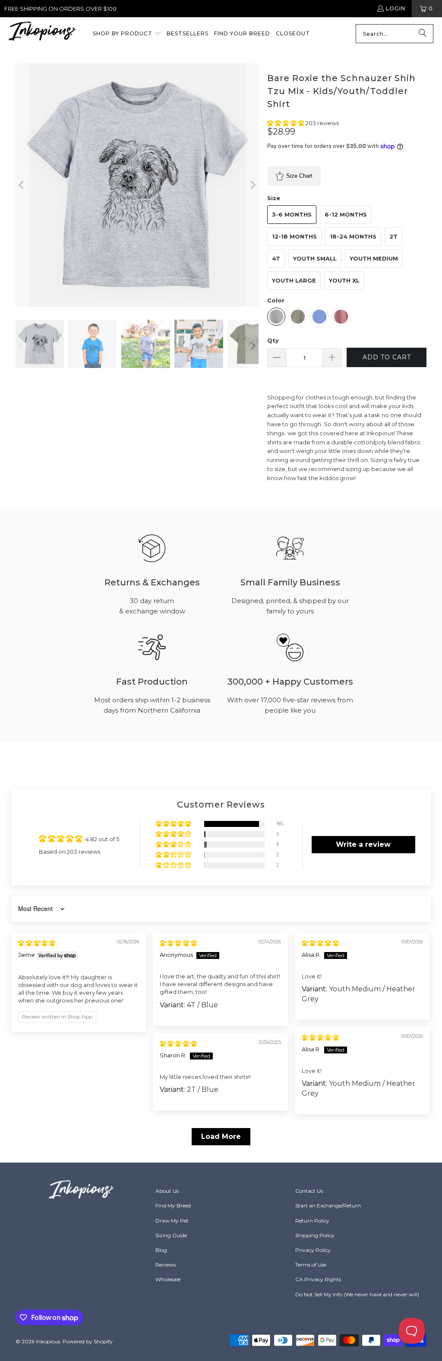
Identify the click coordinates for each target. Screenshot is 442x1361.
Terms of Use (310, 1264)
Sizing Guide (171, 1235)
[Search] (422, 33)
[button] (127, 34)
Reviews (165, 1264)
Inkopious (48, 1341)
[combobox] (394, 33)
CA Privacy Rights (318, 1279)
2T (393, 236)
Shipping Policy (315, 1235)
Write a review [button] (363, 844)
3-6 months (292, 214)
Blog (161, 1250)
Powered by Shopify (88, 1341)
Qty (273, 340)
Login (395, 8)
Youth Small (315, 258)
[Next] (252, 185)
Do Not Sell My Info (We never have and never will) (357, 1294)
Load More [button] (221, 1136)
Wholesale (167, 1279)
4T (276, 258)
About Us (167, 1191)
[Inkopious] (42, 34)
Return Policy (312, 1220)
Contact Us (309, 1191)
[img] (36, 943)
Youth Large (294, 280)
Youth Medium (374, 258)
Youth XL (344, 280)
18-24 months (353, 236)
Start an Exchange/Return (328, 1205)
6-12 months (346, 214)
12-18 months (294, 236)
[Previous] (22, 185)
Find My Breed (173, 1205)
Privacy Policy (313, 1250)
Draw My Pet (172, 1220)
